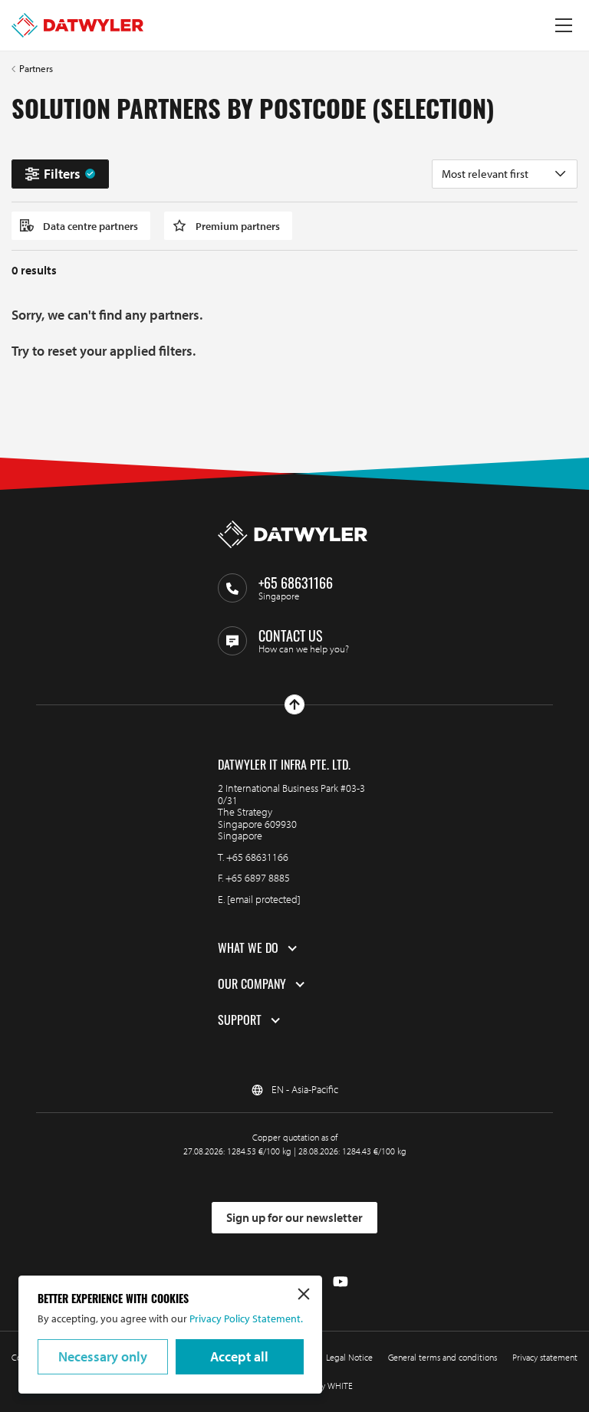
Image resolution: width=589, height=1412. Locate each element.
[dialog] (170, 1334)
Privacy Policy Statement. (245, 1318)
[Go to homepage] (77, 25)
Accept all (239, 1356)
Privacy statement (544, 1357)
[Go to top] (294, 704)
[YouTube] (340, 1282)
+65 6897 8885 (257, 878)
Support (240, 1020)
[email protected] (264, 899)
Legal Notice (349, 1357)
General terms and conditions (442, 1357)
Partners (36, 69)
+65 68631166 (257, 857)
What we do (248, 948)
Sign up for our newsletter (294, 1217)
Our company (252, 984)
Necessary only (102, 1356)
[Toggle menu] (563, 25)
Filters (62, 173)
